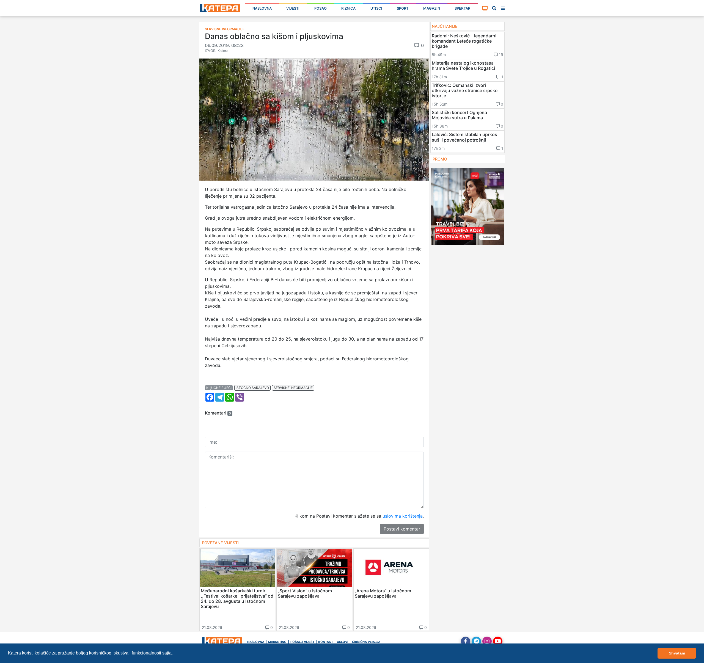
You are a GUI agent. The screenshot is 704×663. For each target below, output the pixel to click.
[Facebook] (465, 641)
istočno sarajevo (252, 388)
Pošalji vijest (302, 642)
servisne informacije (293, 388)
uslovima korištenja (403, 516)
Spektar (462, 8)
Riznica (348, 8)
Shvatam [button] (677, 653)
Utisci (376, 8)
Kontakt (325, 642)
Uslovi (342, 642)
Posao (320, 8)
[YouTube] (497, 641)
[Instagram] (487, 641)
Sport (402, 8)
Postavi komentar (402, 529)
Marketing (277, 642)
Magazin (431, 8)
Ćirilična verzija (366, 642)
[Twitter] (476, 641)
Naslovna (262, 8)
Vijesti (292, 8)
